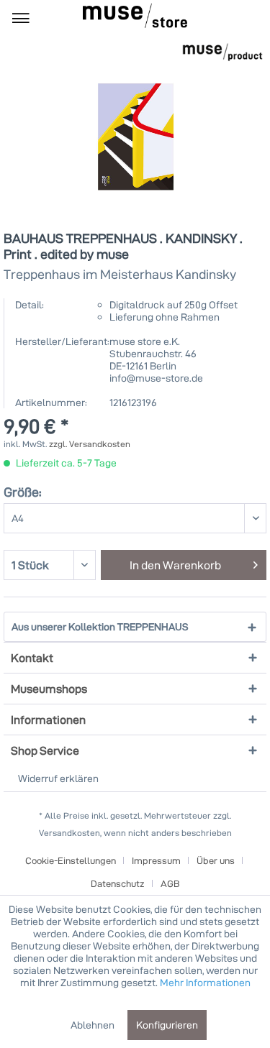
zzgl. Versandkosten (89, 443)
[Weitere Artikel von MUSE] (222, 52)
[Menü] (21, 17)
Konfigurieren (167, 1025)
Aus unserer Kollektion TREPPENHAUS (100, 626)
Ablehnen (92, 1025)
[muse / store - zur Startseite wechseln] (135, 15)
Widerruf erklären (58, 778)
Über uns (216, 860)
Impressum (156, 860)
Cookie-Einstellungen (70, 860)
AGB (170, 883)
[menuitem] (21, 17)
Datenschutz (118, 883)
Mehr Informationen (205, 982)
